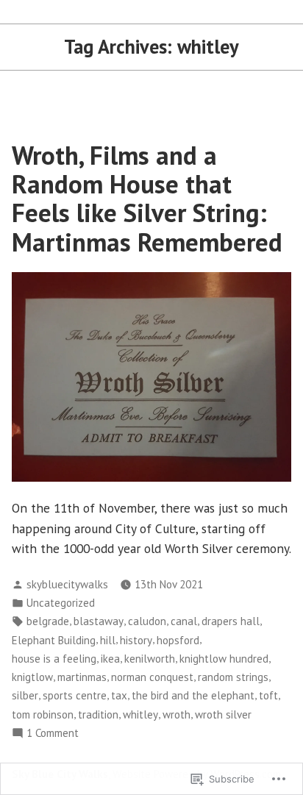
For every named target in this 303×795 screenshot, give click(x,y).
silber (25, 695)
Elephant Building (54, 640)
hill (107, 640)
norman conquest (152, 677)
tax (119, 695)
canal (184, 621)
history (136, 640)
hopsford (178, 640)
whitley (140, 714)
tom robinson (43, 714)
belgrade (47, 621)
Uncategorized (60, 603)
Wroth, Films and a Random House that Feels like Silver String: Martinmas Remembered (147, 198)
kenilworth (149, 659)
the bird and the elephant (193, 695)
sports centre (75, 695)
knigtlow (32, 677)
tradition (98, 714)
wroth (176, 714)
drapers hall (231, 621)
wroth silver (223, 714)
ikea (110, 659)
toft (268, 695)
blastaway (99, 621)
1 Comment (52, 733)
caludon (147, 621)
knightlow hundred (223, 659)
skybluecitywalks (67, 584)
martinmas (82, 677)
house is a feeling (54, 659)
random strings (233, 677)
